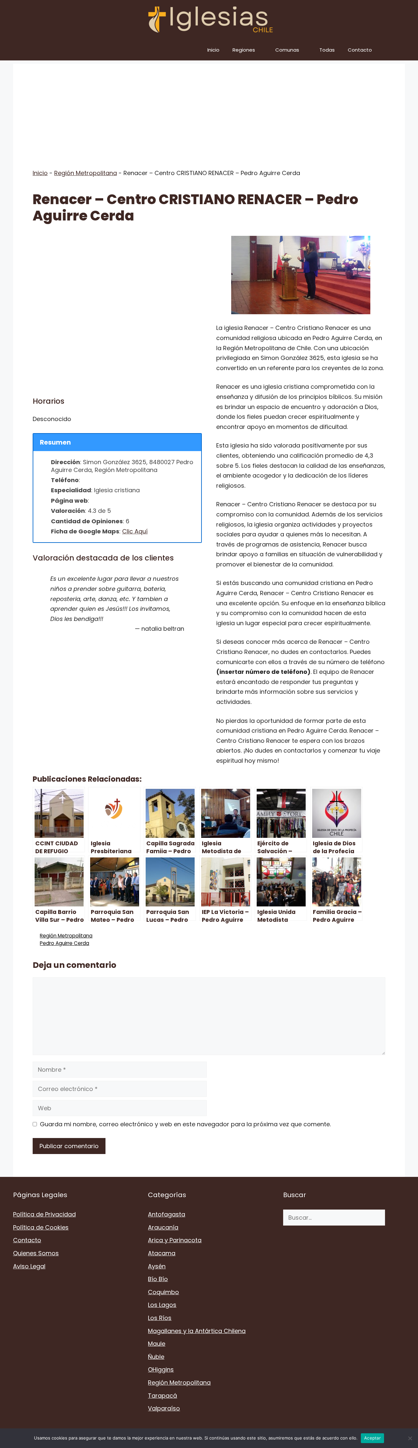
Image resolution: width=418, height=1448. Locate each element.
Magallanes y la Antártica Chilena (197, 1331)
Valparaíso (164, 1408)
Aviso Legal (29, 1266)
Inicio (213, 49)
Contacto (360, 49)
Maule (156, 1344)
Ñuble (156, 1357)
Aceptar (372, 1437)
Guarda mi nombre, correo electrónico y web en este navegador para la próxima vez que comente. (185, 1124)
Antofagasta (166, 1214)
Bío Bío (158, 1279)
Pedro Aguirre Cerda (64, 943)
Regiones (244, 49)
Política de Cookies (41, 1227)
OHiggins (161, 1369)
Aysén (157, 1266)
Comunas (287, 49)
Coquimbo (163, 1292)
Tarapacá (162, 1395)
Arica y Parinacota (174, 1240)
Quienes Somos (36, 1253)
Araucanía (163, 1227)
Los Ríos (159, 1318)
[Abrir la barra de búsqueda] (395, 49)
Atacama (161, 1253)
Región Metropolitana (85, 173)
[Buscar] (395, 1218)
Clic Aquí (135, 531)
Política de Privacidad (44, 1214)
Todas (327, 49)
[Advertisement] (209, 109)
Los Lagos (162, 1305)
